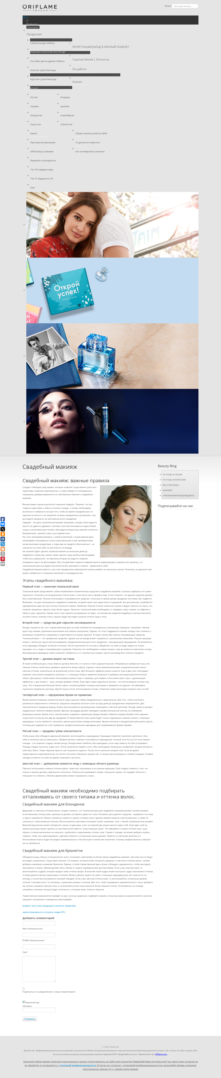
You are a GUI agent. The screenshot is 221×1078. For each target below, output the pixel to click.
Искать (168, 5)
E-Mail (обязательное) (33, 940)
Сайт (25, 951)
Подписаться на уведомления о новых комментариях (49, 991)
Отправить (30, 1018)
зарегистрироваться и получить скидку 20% (44, 911)
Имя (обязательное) (33, 928)
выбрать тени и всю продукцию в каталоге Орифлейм (49, 905)
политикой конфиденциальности (78, 1065)
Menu (25, 17)
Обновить (27, 1005)
